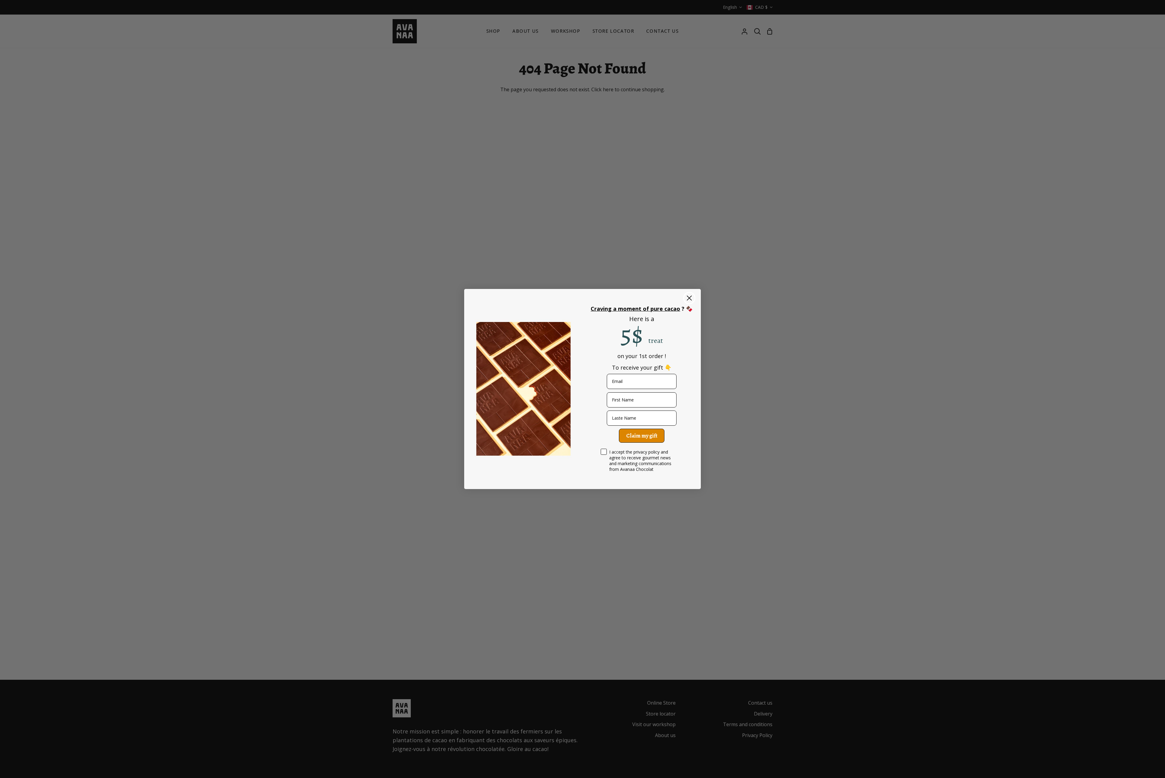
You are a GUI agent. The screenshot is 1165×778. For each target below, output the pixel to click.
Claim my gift (641, 435)
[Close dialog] (689, 298)
